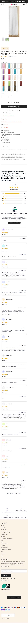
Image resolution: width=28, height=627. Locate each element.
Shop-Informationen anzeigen (8, 115)
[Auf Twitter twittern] (4, 127)
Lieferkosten (4, 119)
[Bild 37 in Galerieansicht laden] (14, 21)
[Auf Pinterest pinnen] (7, 127)
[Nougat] (15, 83)
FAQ (2, 541)
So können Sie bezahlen (6, 538)
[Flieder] (3, 71)
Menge (2, 94)
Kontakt (3, 545)
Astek (6, 124)
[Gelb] (20, 71)
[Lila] (3, 77)
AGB (2, 551)
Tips (2, 556)
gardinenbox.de (7, 618)
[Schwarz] (9, 88)
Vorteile (3, 536)
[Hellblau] (9, 66)
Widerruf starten (14, 597)
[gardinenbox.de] (14, 4)
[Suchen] (4, 4)
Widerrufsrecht (4, 547)
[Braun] (15, 88)
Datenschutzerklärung (6, 549)
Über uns (3, 527)
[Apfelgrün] (9, 83)
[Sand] (20, 66)
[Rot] (9, 71)
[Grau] (15, 66)
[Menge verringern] (2, 96)
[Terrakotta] (3, 83)
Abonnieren (6, 575)
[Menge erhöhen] (10, 96)
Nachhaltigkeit (4, 534)
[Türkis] (15, 71)
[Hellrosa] (3, 66)
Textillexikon (4, 530)
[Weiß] (20, 77)
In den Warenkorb (14, 102)
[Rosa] (9, 77)
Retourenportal (4, 543)
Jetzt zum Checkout (14, 107)
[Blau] (3, 88)
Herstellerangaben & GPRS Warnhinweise (11, 121)
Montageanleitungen (6, 532)
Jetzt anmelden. (23, 1)
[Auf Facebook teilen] (6, 127)
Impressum (3, 554)
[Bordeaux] (20, 83)
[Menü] (1, 4)
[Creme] (15, 77)
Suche (2, 525)
